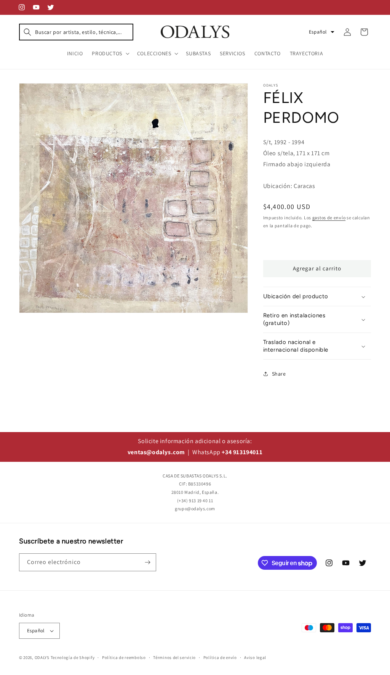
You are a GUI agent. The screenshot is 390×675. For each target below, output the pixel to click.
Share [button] (279, 373)
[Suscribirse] (147, 562)
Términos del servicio (174, 657)
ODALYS (42, 657)
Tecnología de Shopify (73, 657)
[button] (76, 32)
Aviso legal (255, 657)
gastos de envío (329, 217)
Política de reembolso (124, 657)
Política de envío (220, 657)
